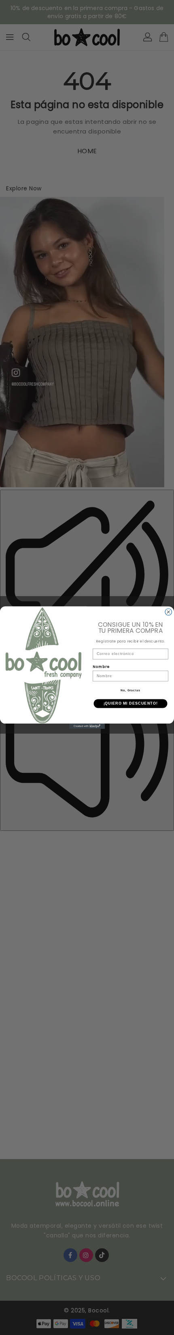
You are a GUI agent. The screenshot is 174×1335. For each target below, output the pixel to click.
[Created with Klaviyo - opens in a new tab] (87, 726)
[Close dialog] (168, 612)
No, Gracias (130, 690)
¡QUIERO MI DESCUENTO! (131, 703)
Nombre (101, 666)
